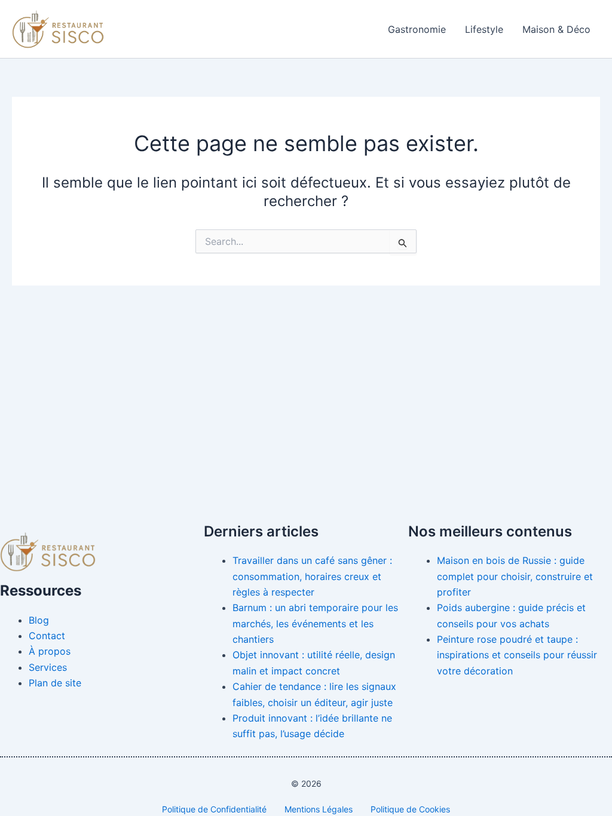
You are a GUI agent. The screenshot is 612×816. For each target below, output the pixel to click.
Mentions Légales (318, 809)
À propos (50, 651)
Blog (39, 620)
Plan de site (55, 683)
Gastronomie (417, 29)
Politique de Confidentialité (214, 809)
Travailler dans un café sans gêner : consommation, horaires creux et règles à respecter (312, 576)
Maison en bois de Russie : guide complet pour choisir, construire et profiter (515, 576)
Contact (47, 636)
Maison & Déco (556, 29)
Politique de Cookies (410, 809)
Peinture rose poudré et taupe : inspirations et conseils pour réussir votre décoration (517, 655)
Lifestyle (484, 29)
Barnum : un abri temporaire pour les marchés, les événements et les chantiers (315, 623)
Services (48, 667)
